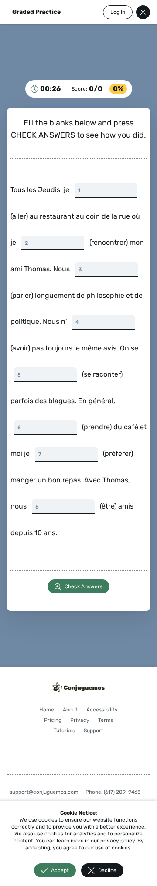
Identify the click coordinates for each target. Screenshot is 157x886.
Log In (111, 12)
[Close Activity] (136, 12)
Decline (104, 870)
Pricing (95, 785)
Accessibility (62, 785)
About (87, 774)
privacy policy (27, 841)
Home (63, 774)
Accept (56, 870)
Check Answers (80, 651)
